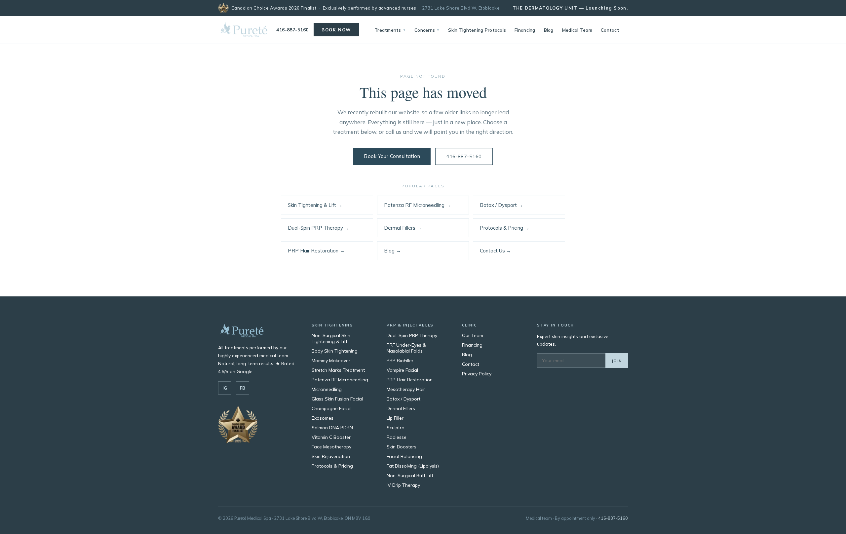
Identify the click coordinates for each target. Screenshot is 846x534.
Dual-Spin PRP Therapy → (318, 228)
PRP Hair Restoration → (316, 251)
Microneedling (327, 389)
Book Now (336, 29)
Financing (525, 30)
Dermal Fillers (401, 408)
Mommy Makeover (331, 360)
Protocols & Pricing (332, 466)
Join (616, 360)
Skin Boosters (401, 447)
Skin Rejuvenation (331, 456)
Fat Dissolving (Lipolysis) (413, 466)
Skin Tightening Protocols (477, 30)
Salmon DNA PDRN (332, 428)
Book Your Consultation (392, 156)
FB (242, 388)
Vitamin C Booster (331, 437)
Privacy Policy (476, 374)
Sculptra (395, 428)
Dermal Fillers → (403, 228)
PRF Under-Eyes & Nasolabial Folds (406, 348)
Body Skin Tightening (335, 351)
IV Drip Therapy (403, 485)
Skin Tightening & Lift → (315, 205)
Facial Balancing (404, 456)
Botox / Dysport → (501, 205)
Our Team (472, 335)
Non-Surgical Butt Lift (410, 475)
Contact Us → (495, 251)
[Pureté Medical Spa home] (244, 29)
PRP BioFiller (400, 360)
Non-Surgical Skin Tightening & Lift (331, 338)
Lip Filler (395, 418)
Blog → (392, 251)
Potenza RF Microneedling (340, 380)
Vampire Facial (402, 370)
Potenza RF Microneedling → (417, 205)
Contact (610, 30)
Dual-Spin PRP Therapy (412, 335)
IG (224, 388)
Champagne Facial (332, 408)
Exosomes (322, 418)
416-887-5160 (292, 30)
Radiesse (396, 437)
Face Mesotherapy (331, 447)
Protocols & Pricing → (504, 228)
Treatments (390, 30)
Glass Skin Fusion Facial (337, 399)
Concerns (427, 30)
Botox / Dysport (403, 399)
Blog (549, 30)
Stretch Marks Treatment (338, 370)
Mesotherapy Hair (406, 389)
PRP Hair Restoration (410, 380)
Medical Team (577, 30)
